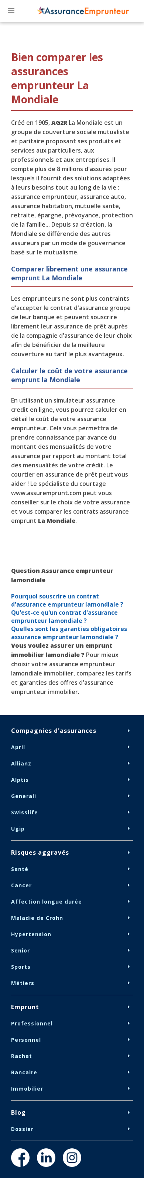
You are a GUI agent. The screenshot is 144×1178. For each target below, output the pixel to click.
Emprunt (25, 1007)
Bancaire (24, 1072)
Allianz (21, 763)
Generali (23, 796)
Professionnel (32, 1023)
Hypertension (31, 934)
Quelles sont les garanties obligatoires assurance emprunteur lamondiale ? (69, 633)
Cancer (21, 885)
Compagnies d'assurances (53, 731)
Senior (20, 950)
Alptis (20, 779)
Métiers (22, 983)
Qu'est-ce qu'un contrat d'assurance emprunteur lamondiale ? (64, 616)
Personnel (26, 1039)
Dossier (22, 1128)
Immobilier (27, 1088)
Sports (21, 966)
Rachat (21, 1055)
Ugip (18, 828)
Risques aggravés (40, 852)
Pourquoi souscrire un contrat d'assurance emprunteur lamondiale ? (67, 600)
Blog (18, 1112)
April (18, 747)
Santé (19, 868)
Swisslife (24, 812)
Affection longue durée (46, 901)
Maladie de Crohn (37, 917)
